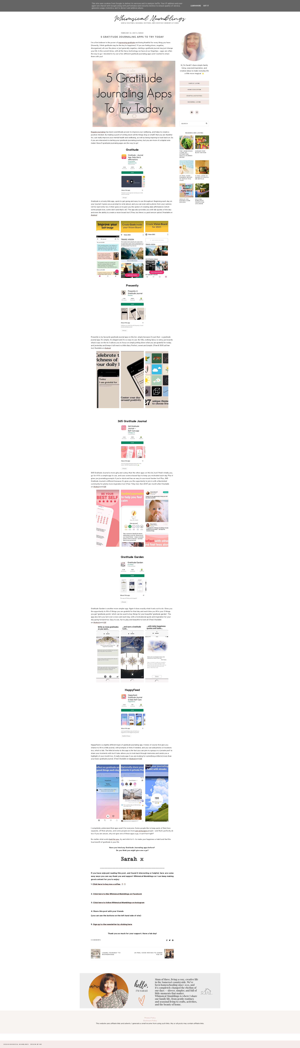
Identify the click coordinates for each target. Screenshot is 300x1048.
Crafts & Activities (194, 96)
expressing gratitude (126, 43)
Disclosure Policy (150, 1021)
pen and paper (141, 831)
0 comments (96, 940)
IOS (104, 487)
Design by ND (36, 1044)
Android (94, 215)
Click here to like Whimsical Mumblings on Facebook (117, 894)
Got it (206, 6)
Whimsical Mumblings (150, 18)
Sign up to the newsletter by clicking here (112, 924)
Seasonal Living (194, 102)
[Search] (206, 123)
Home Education (194, 89)
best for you (114, 839)
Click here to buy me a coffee (107, 884)
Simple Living (194, 83)
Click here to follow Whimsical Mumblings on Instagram (118, 902)
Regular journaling (98, 132)
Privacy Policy (150, 1018)
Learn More (196, 6)
